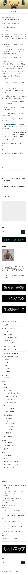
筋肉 (3, 440)
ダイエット (5, 331)
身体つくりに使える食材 (10, 461)
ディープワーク (8, 368)
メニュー (15, 11)
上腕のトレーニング (9, 340)
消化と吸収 (7, 418)
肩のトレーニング (9, 346)
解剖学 (4, 452)
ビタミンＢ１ (9, 411)
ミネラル (4, 359)
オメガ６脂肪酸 (10, 426)
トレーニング (5, 334)
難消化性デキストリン (10, 464)
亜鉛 (5, 362)
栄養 (3, 388)
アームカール (9, 342)
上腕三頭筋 (7, 442)
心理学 (4, 384)
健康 (3, 375)
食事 (3, 459)
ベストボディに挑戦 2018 (9, 356)
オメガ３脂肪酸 (10, 423)
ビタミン (6, 405)
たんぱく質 (7, 390)
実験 (3, 381)
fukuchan (14, 17)
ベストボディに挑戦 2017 (9, 353)
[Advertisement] (14, 211)
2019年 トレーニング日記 (9, 321)
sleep (5, 377)
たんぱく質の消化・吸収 (12, 393)
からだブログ (14, 4)
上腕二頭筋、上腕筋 (9, 446)
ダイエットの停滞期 (9, 402)
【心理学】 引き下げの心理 (10, 538)
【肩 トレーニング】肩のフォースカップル (14, 526)
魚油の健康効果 (8, 436)
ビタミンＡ (9, 408)
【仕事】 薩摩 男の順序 (9, 521)
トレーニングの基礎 (9, 337)
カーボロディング (9, 399)
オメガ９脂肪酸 (10, 430)
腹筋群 (6, 449)
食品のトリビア (8, 467)
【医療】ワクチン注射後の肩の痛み (11, 510)
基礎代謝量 (7, 415)
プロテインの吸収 (10, 396)
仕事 (5, 165)
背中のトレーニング (9, 349)
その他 (4, 325)
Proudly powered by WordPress (10, 571)
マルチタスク (7, 371)
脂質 (5, 421)
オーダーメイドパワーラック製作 (11, 328)
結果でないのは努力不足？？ (10, 505)
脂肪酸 (8, 433)
